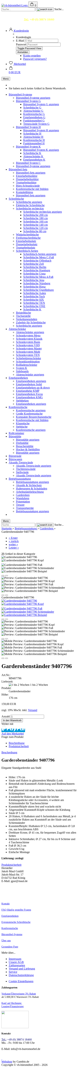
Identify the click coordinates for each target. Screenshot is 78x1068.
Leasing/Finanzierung (12, 1006)
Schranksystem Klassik (29, 338)
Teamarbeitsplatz (25, 247)
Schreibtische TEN (34, 302)
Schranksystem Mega (28, 335)
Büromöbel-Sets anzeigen (30, 172)
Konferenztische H (34, 140)
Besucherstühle (24, 446)
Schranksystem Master (29, 348)
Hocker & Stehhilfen (28, 449)
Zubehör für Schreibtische (31, 322)
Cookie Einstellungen (21, 981)
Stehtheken (22, 400)
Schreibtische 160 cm (35, 221)
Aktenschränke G (33, 110)
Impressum (15, 958)
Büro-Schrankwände (28, 185)
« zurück (14, 541)
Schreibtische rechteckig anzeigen (42, 211)
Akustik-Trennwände (21, 462)
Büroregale (15, 455)
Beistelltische (23, 312)
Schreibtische (16, 198)
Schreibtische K (32, 153)
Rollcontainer (16, 433)
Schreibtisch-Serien (27, 250)
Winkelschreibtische (27, 234)
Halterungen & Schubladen (31, 488)
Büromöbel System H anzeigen (41, 130)
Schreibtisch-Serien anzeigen (39, 254)
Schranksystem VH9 (28, 345)
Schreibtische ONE (34, 306)
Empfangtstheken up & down (33, 387)
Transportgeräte (25, 508)
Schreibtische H (32, 133)
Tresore (20, 504)
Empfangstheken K (34, 159)
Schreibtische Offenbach (37, 260)
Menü (6, 78)
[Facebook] (1, 1058)
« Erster (13, 537)
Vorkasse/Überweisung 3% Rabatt (18, 993)
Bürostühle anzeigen (27, 439)
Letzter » (14, 547)
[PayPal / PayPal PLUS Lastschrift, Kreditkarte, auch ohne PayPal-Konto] (15, 1027)
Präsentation (23, 501)
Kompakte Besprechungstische (33, 416)
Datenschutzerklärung (21, 975)
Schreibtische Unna (34, 273)
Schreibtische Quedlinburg (38, 289)
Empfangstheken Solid (29, 384)
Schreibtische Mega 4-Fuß (38, 276)
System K (21, 368)
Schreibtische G (32, 107)
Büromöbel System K (28, 146)
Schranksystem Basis (28, 342)
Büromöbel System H (28, 127)
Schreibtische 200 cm (35, 215)
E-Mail (20, 40)
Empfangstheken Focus (29, 394)
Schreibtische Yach (34, 296)
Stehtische (22, 426)
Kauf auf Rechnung (11, 1003)
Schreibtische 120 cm (35, 228)
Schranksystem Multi (28, 351)
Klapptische (23, 423)
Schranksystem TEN (28, 355)
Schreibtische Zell (33, 263)
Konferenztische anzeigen (31, 410)
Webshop (6, 1061)
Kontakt (5, 903)
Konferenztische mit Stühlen (32, 188)
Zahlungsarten (17, 965)
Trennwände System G (36, 123)
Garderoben (23, 495)
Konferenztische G (34, 114)
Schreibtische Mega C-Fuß (38, 257)
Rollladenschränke (26, 364)
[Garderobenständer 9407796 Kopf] (22, 603)
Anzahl (5, 716)
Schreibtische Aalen (34, 293)
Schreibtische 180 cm (35, 218)
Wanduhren (22, 498)
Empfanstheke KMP (27, 390)
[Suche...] (45, 9)
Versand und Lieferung (22, 968)
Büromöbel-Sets (18, 169)
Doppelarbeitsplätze (27, 179)
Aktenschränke (17, 328)
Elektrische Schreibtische (30, 205)
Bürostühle (15, 436)
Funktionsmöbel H (34, 143)
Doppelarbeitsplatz (26, 244)
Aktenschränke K (33, 156)
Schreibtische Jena (33, 280)
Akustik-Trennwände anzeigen (33, 465)
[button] (19, 30)
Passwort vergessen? (35, 58)
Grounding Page (9, 946)
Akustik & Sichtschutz (29, 485)
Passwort (21, 44)
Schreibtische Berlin (34, 267)
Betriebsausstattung (20, 478)
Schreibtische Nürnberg (36, 283)
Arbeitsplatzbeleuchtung (30, 491)
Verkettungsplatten (26, 319)
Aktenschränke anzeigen (30, 332)
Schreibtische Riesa (34, 286)
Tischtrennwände (26, 469)
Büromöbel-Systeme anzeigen (33, 97)
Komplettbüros (24, 192)
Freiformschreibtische (28, 237)
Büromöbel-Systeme (20, 94)
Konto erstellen (32, 55)
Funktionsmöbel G (34, 120)
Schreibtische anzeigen (29, 202)
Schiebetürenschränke (28, 358)
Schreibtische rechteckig (30, 208)
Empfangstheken (18, 377)
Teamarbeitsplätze (26, 182)
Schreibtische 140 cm (35, 224)
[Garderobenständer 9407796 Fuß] (21, 608)
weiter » (13, 544)
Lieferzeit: (7, 681)
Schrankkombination (28, 361)
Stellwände (22, 472)
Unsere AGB (16, 962)
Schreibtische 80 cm (34, 231)
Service (13, 971)
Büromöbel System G (28, 101)
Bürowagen (15, 459)
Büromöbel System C (28, 162)
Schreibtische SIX (33, 299)
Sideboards (22, 371)
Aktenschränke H (33, 136)
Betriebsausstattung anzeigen (32, 482)
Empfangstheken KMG (29, 397)
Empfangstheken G (34, 117)
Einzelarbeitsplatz (26, 241)
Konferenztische (18, 407)
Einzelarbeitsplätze (26, 175)
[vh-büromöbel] (14, 5)
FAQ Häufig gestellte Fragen (16, 909)
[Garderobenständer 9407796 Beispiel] (24, 614)
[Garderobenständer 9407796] (19, 600)
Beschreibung (16, 743)
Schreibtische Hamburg (36, 270)
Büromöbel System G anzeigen (41, 104)
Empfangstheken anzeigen (31, 381)
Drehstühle (22, 442)
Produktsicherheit (19, 746)
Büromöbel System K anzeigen (41, 149)
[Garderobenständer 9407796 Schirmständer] (27, 611)
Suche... (59, 9)
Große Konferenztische (29, 413)
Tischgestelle (23, 315)
